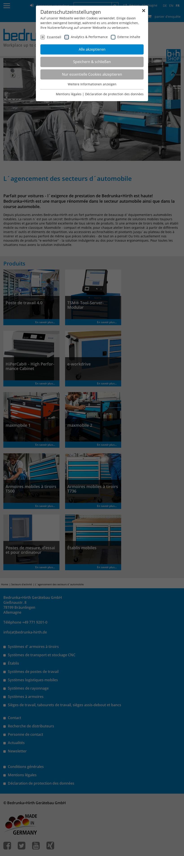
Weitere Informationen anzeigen (92, 84)
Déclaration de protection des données (114, 94)
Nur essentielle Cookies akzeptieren (92, 74)
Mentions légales (68, 94)
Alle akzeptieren (92, 49)
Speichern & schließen (92, 61)
